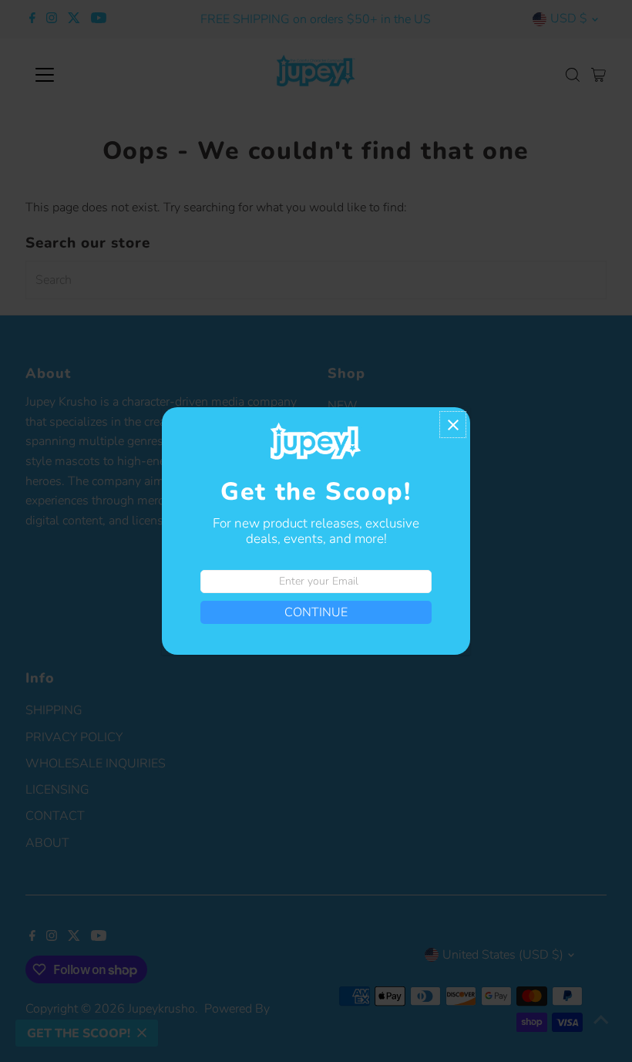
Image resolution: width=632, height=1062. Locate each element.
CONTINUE (316, 612)
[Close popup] (452, 424)
